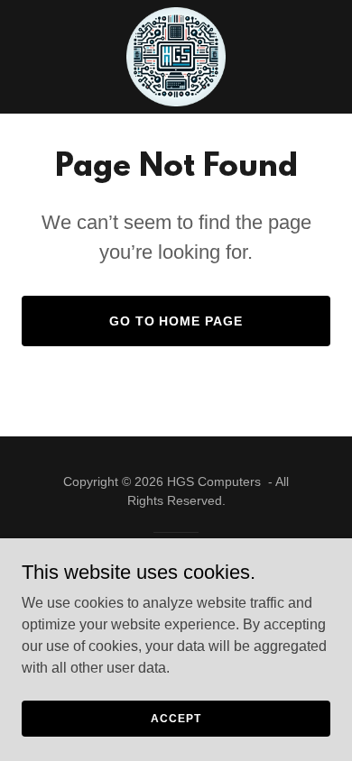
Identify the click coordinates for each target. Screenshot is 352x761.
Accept (175, 717)
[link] (176, 56)
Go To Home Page (176, 321)
